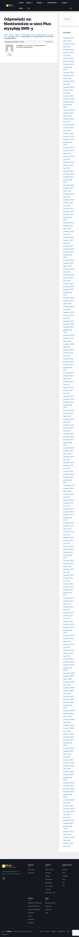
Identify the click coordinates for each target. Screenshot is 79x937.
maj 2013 (66, 535)
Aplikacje (48, 909)
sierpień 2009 (68, 676)
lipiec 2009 (67, 679)
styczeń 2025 (68, 96)
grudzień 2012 (68, 549)
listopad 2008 (68, 702)
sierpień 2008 (68, 714)
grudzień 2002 (68, 820)
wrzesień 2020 (68, 260)
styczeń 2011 (68, 621)
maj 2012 (66, 572)
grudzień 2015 (68, 437)
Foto (46, 913)
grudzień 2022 (68, 174)
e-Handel (31, 919)
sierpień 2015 (68, 451)
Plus (63, 879)
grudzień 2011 (68, 587)
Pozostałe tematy (28, 35)
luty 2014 (66, 506)
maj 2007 (66, 757)
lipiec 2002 (67, 834)
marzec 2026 (68, 52)
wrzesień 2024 (68, 110)
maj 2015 (66, 460)
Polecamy (31, 873)
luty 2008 (66, 731)
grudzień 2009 (68, 662)
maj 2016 (66, 422)
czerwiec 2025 (68, 81)
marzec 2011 (68, 616)
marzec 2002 (68, 843)
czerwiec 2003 (68, 812)
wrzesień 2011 (68, 598)
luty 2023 (66, 168)
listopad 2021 (68, 214)
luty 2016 (66, 431)
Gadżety (48, 889)
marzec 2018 (68, 353)
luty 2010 (66, 656)
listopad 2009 (68, 665)
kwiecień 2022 (68, 200)
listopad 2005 (68, 774)
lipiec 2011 (67, 604)
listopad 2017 (68, 364)
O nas (41, 931)
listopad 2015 (68, 440)
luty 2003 (67, 817)
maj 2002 (66, 840)
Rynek (64, 3)
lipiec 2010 (67, 641)
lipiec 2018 (67, 341)
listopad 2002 (68, 823)
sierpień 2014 (68, 488)
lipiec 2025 (67, 78)
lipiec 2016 (67, 416)
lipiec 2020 (67, 266)
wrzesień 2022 (68, 185)
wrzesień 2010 (68, 636)
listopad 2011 (68, 590)
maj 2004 (67, 803)
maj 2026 (66, 47)
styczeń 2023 (68, 171)
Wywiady (31, 913)
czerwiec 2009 (68, 682)
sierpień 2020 (68, 263)
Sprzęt (39, 3)
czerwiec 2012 (68, 569)
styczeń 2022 (68, 208)
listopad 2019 (68, 289)
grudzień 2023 (68, 136)
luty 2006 (67, 769)
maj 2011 (66, 610)
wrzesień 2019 (68, 298)
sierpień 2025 (68, 75)
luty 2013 (66, 543)
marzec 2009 (68, 691)
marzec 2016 (68, 428)
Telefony (48, 873)
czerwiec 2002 (68, 837)
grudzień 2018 (68, 324)
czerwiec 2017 (68, 382)
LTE (63, 886)
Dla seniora (48, 879)
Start (21, 3)
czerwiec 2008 (68, 719)
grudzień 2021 (68, 211)
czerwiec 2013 (68, 532)
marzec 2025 (68, 90)
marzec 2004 (68, 806)
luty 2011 (66, 618)
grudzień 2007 (68, 737)
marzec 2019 (68, 315)
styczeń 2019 (68, 321)
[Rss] (4, 878)
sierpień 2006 (68, 766)
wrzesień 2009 (69, 673)
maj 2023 (66, 159)
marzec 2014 (68, 503)
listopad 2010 (68, 627)
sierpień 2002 (68, 831)
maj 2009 (67, 685)
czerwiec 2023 (68, 156)
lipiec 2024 (67, 116)
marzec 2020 (68, 278)
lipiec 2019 (67, 304)
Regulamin (61, 931)
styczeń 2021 (68, 246)
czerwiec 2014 (68, 494)
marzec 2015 (68, 465)
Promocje (31, 869)
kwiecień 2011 (68, 613)
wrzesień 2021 (68, 223)
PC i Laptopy (49, 886)
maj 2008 (66, 722)
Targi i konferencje (34, 909)
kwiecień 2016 (68, 425)
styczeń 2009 (68, 697)
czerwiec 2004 (68, 800)
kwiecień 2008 (68, 725)
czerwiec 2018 (68, 344)
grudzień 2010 (68, 624)
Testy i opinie (49, 869)
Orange (64, 869)
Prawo (30, 916)
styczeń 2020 (68, 284)
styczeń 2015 (68, 471)
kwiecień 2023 (68, 162)
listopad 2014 (68, 477)
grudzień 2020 (68, 249)
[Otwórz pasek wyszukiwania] (70, 8)
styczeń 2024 (68, 133)
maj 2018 (66, 347)
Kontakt (47, 931)
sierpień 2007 (68, 751)
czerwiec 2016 (68, 419)
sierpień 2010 (68, 638)
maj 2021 (66, 234)
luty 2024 (66, 131)
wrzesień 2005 (68, 783)
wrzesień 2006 (69, 763)
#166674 (49, 42)
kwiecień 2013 (68, 538)
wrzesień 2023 (68, 148)
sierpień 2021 (68, 226)
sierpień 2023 (68, 150)
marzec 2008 (68, 728)
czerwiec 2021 (68, 231)
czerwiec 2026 (68, 44)
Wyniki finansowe (33, 906)
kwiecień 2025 (68, 87)
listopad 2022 (68, 177)
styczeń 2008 (68, 734)
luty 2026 (66, 55)
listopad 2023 (68, 139)
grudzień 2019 (68, 287)
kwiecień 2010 (68, 650)
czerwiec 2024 (68, 119)
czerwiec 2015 (68, 457)
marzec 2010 (68, 653)
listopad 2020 (68, 252)
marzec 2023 (68, 165)
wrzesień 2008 (68, 711)
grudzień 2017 (68, 362)
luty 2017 (66, 393)
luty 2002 (66, 846)
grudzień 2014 (68, 474)
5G (63, 883)
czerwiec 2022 (68, 194)
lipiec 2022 (67, 191)
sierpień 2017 (68, 376)
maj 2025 (66, 84)
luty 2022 (66, 206)
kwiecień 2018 (68, 350)
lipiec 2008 (67, 716)
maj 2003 (67, 814)
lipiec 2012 (67, 566)
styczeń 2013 (68, 546)
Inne (20, 8)
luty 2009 (67, 694)
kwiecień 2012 (68, 575)
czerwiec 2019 (68, 306)
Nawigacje (48, 883)
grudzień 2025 (68, 61)
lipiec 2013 (67, 529)
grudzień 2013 (68, 512)
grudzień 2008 (68, 699)
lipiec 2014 (67, 491)
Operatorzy (52, 3)
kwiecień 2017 (68, 387)
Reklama (31, 922)
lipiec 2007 (67, 754)
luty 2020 (66, 281)
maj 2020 (66, 272)
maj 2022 (66, 197)
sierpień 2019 (68, 301)
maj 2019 (66, 309)
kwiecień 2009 (68, 688)
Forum (11, 35)
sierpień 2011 (68, 601)
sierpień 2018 (68, 338)
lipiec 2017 (67, 379)
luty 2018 (66, 356)
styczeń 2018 (68, 359)
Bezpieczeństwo (50, 903)
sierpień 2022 (68, 188)
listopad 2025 (68, 64)
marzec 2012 (68, 578)
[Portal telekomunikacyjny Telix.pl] (9, 866)
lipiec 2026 (67, 41)
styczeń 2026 (68, 58)
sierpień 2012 (68, 563)
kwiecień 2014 (68, 500)
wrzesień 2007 (68, 748)
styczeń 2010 (68, 659)
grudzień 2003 (68, 809)
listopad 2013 (68, 515)
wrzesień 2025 (68, 73)
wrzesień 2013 (68, 523)
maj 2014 (66, 497)
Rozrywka (48, 906)
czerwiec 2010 (68, 644)
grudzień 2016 (68, 399)
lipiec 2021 (67, 229)
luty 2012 (66, 581)
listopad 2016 (68, 402)
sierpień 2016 (68, 413)
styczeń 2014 (68, 509)
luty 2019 (66, 318)
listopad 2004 (68, 792)
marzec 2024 (68, 128)
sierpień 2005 (68, 786)
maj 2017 (66, 385)
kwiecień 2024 (68, 125)
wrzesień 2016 (68, 410)
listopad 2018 (68, 327)
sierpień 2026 (68, 38)
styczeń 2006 (68, 772)
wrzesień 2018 (68, 335)
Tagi (68, 931)
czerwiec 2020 (68, 269)
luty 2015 (66, 468)
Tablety (47, 876)
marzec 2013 (68, 541)
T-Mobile (65, 876)
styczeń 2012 (68, 584)
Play (63, 873)
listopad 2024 (68, 102)
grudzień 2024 (68, 99)
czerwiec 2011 (68, 607)
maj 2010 (66, 647)
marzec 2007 (68, 760)
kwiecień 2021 (68, 237)
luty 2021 (66, 243)
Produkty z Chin (50, 892)
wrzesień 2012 (68, 560)
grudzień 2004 (68, 789)
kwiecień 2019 (68, 312)
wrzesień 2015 (68, 448)
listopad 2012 (68, 552)
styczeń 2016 (68, 434)
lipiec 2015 (67, 454)
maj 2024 (66, 122)
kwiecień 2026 (68, 50)
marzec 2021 (68, 240)
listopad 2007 (68, 740)
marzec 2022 (68, 203)
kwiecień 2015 (68, 462)
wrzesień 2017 (68, 373)
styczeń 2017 (68, 396)
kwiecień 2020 (68, 275)
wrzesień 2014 (68, 485)
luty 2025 (66, 93)
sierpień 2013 (68, 526)
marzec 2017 (68, 390)
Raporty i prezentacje (35, 903)
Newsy (28, 3)
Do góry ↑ (5, 934)
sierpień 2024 (68, 113)
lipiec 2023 (67, 153)
